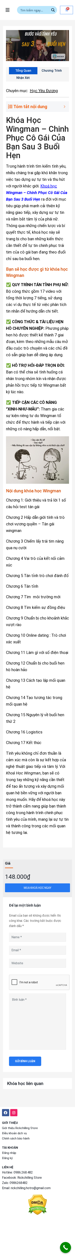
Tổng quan (23, 70)
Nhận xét (23, 78)
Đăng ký (7, 1158)
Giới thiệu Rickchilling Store (20, 1128)
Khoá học (48, 186)
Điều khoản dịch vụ (14, 1133)
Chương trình (52, 70)
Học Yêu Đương (44, 90)
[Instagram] (13, 1112)
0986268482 (19, 1183)
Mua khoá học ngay (37, 887)
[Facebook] (5, 1112)
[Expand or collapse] (64, 106)
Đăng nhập (9, 1153)
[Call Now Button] (65, 1247)
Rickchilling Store (29, 1178)
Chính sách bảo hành (16, 1138)
